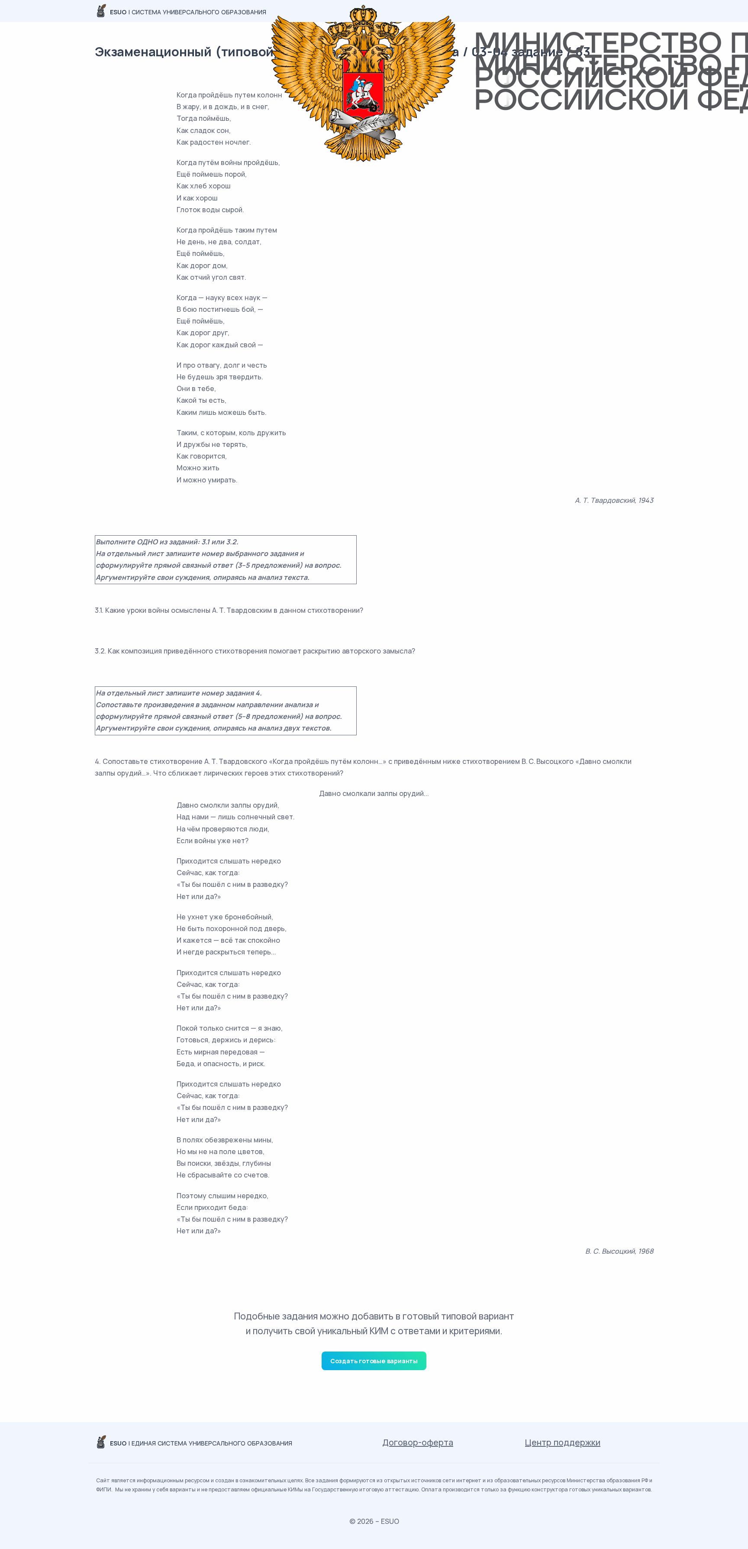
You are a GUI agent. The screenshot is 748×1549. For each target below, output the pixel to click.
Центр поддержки (562, 1442)
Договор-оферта (417, 1442)
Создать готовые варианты (374, 1361)
